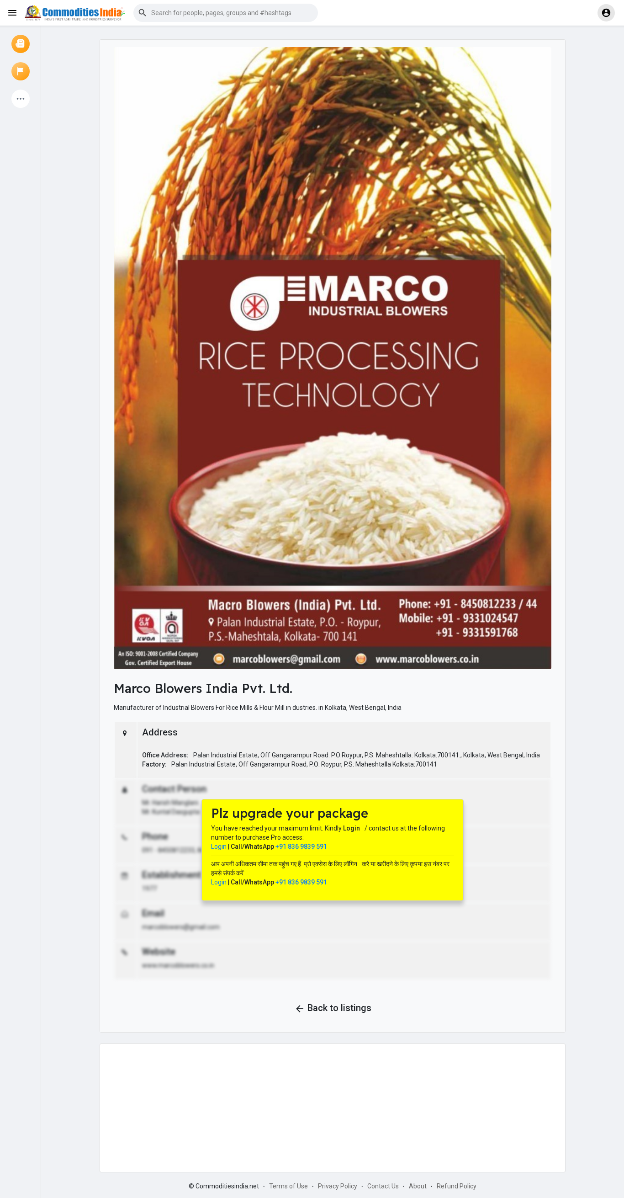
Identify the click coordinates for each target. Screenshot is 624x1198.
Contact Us (383, 1186)
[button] (225, 13)
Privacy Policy (337, 1186)
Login (219, 846)
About (418, 1186)
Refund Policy (456, 1186)
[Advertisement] (332, 1108)
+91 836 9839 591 (301, 846)
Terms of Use (288, 1186)
